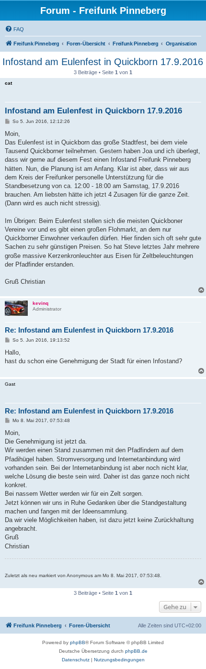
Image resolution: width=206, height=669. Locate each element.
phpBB (77, 642)
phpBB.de (136, 651)
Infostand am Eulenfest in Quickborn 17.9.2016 (102, 61)
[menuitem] (14, 29)
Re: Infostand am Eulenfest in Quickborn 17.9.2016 (89, 330)
